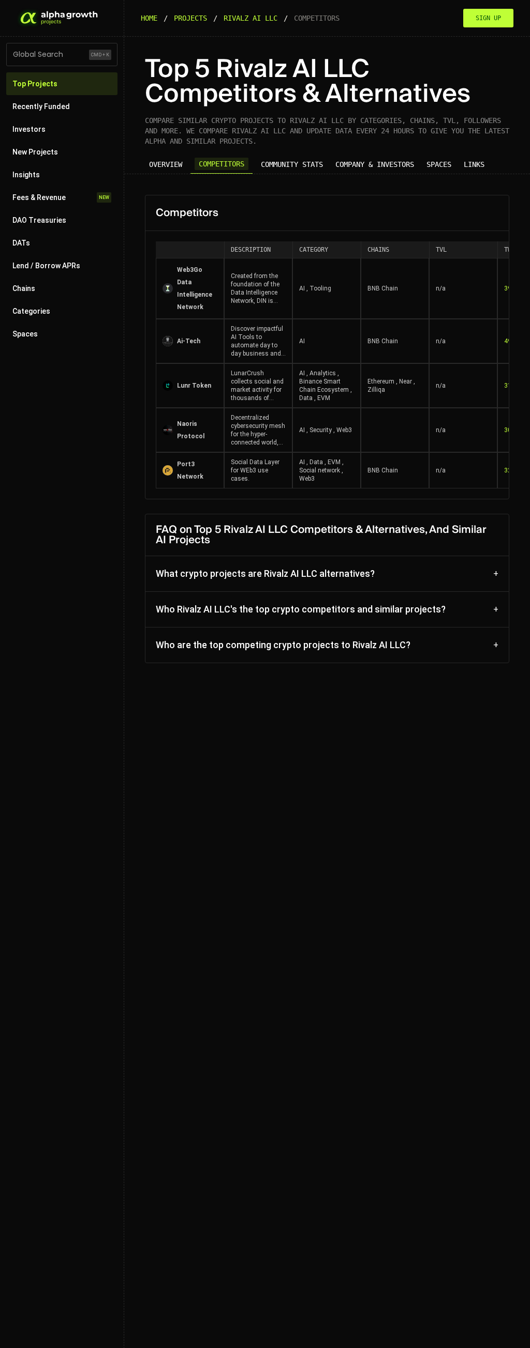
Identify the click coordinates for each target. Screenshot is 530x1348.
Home (149, 18)
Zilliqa (376, 389)
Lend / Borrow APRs (46, 266)
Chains (23, 288)
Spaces (25, 334)
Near (405, 381)
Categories (31, 311)
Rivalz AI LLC (250, 18)
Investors (29, 129)
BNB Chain (382, 288)
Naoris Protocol (190, 430)
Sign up (488, 18)
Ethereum (380, 381)
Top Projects (34, 84)
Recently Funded (41, 106)
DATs (21, 243)
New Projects (35, 152)
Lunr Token (194, 385)
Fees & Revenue (60, 197)
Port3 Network (190, 470)
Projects (190, 18)
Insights (26, 175)
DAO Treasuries (39, 220)
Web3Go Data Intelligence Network (194, 288)
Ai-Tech (188, 341)
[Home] (58, 18)
